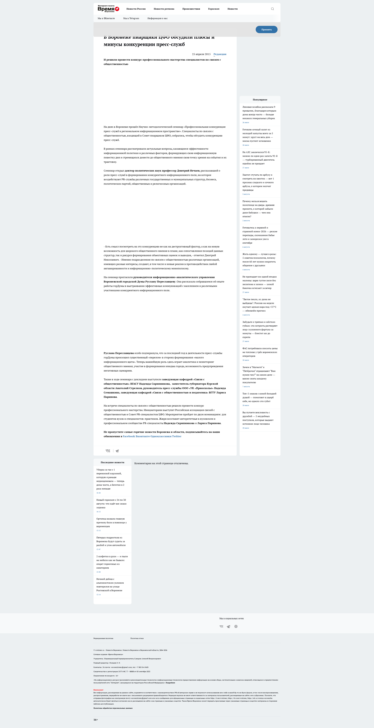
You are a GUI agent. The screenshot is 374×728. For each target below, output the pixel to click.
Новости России (136, 8)
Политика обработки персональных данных (113, 708)
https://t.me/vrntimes (219, 698)
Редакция (220, 54)
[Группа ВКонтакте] (221, 626)
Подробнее (170, 683)
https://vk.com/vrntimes (237, 698)
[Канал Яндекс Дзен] (236, 626)
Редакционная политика (103, 638)
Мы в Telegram (131, 18)
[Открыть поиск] (272, 9)
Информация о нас (158, 18)
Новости (233, 8)
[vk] (108, 451)
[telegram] (118, 451)
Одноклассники (161, 436)
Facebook (129, 436)
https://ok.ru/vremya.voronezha (259, 698)
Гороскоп (213, 8)
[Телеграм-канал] (228, 626)
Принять (267, 29)
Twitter (176, 436)
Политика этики (137, 638)
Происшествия (191, 8)
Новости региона (164, 8)
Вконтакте (143, 436)
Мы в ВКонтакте (106, 18)
